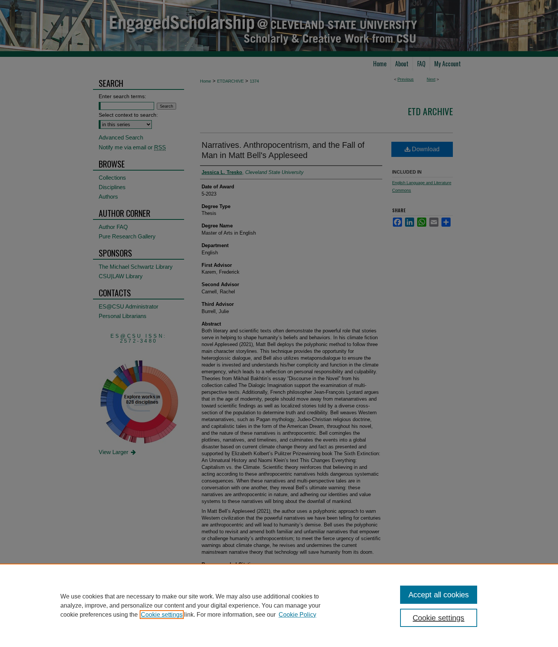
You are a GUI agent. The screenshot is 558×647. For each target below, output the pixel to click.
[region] (279, 605)
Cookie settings (162, 614)
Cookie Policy (297, 614)
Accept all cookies (438, 595)
